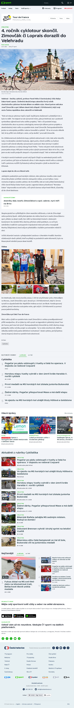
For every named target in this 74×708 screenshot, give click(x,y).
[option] (31, 695)
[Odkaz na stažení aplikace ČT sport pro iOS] (6, 616)
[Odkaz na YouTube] (15, 638)
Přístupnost (37, 704)
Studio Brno (52, 657)
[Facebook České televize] (57, 647)
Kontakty (52, 672)
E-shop (7, 668)
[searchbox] (52, 3)
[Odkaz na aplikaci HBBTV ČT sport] (30, 616)
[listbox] (39, 695)
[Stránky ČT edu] (66, 678)
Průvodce (53, 18)
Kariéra (51, 665)
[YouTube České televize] (60, 647)
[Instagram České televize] (53, 647)
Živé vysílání (52, 654)
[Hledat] (62, 3)
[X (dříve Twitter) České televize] (64, 647)
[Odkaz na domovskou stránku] (9, 3)
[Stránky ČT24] (7, 678)
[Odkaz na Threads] (19, 638)
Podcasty (51, 661)
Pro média (30, 654)
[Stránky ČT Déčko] (45, 678)
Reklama (7, 657)
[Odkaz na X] (11, 638)
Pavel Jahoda (5, 45)
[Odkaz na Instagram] (2, 638)
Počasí (29, 665)
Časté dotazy (9, 672)
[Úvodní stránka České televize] (15, 647)
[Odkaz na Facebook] (7, 638)
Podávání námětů (32, 668)
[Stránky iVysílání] (33, 678)
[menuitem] (3, 8)
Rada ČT (7, 665)
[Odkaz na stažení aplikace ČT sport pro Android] (18, 616)
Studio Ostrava (31, 661)
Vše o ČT (29, 672)
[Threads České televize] (68, 647)
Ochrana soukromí (27, 704)
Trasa (61, 18)
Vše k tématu (69, 413)
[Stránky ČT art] (56, 678)
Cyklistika (5, 27)
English (18, 704)
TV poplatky (30, 657)
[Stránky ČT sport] (19, 678)
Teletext (7, 661)
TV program (8, 654)
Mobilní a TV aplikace (55, 668)
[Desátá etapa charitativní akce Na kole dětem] (37, 69)
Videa (67, 18)
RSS (68, 704)
